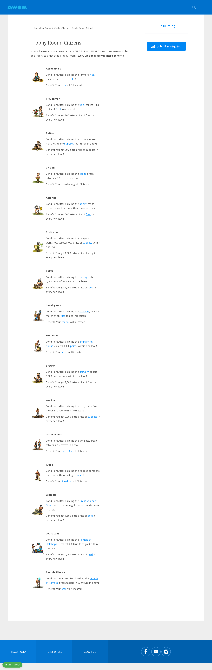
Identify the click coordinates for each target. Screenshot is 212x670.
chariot (65, 322)
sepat (83, 173)
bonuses (78, 475)
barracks (84, 311)
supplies (69, 143)
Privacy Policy (18, 652)
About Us (90, 652)
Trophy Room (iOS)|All (82, 28)
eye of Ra (66, 451)
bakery (83, 277)
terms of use (54, 652)
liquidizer (66, 481)
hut (92, 74)
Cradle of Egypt (61, 28)
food (58, 109)
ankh (64, 352)
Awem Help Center (42, 28)
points (74, 346)
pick (63, 85)
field (82, 105)
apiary (83, 204)
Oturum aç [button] (166, 25)
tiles (73, 79)
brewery (84, 371)
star (63, 589)
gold (90, 515)
